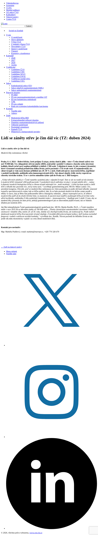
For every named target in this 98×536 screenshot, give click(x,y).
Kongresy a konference (20, 53)
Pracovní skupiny (13, 92)
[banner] (4, 24)
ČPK (13, 102)
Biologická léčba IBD (20, 118)
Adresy (14, 113)
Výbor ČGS (16, 42)
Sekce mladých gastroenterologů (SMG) (27, 88)
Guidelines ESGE (18, 76)
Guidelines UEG (18, 81)
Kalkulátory (11, 15)
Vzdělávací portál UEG (20, 79)
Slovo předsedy (17, 39)
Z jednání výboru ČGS (20, 44)
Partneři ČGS (16, 129)
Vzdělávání (10, 67)
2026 (13, 63)
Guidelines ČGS (17, 69)
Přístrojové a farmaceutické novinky (25, 132)
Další (8, 115)
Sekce (8, 83)
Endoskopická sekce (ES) (21, 86)
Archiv (14, 65)
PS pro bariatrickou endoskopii (23, 99)
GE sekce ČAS (12, 12)
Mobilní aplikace (13, 10)
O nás (8, 35)
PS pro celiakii (17, 104)
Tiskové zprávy (12, 17)
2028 (13, 58)
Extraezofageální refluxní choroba (25, 120)
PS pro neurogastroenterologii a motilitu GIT (29, 97)
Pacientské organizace (20, 127)
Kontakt (9, 109)
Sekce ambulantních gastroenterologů (26, 90)
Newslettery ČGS (18, 46)
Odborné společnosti (19, 125)
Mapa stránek (11, 251)
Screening (10, 5)
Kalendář (10, 56)
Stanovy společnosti (19, 49)
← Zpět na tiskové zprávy (11, 247)
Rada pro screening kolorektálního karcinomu (29, 106)
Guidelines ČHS (17, 72)
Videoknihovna (12, 3)
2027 (13, 60)
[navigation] (49, 83)
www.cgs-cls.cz (35, 533)
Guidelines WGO (18, 74)
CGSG (9, 8)
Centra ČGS (11, 19)
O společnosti (16, 37)
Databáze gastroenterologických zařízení (27, 122)
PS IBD (14, 95)
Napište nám (16, 111)
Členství (14, 51)
